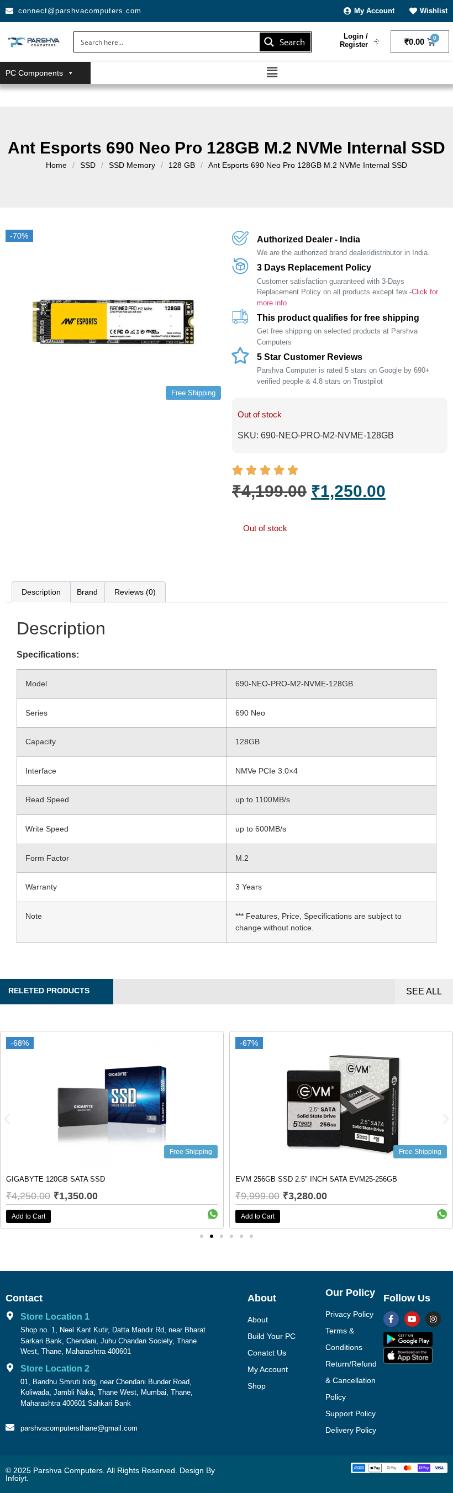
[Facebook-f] (391, 1319)
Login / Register (354, 40)
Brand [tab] (87, 591)
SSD (88, 165)
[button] (271, 72)
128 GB (181, 165)
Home (56, 165)
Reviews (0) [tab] (135, 591)
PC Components (34, 72)
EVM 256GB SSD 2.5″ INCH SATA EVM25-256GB (316, 1179)
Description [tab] (41, 591)
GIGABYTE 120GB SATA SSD (55, 1179)
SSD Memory (132, 165)
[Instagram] (433, 1319)
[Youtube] (412, 1319)
